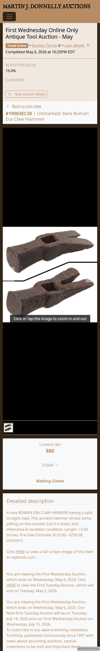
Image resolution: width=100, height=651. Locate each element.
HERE (20, 551)
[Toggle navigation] (9, 16)
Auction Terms (44, 45)
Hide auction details (29, 94)
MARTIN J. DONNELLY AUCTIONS (46, 6)
